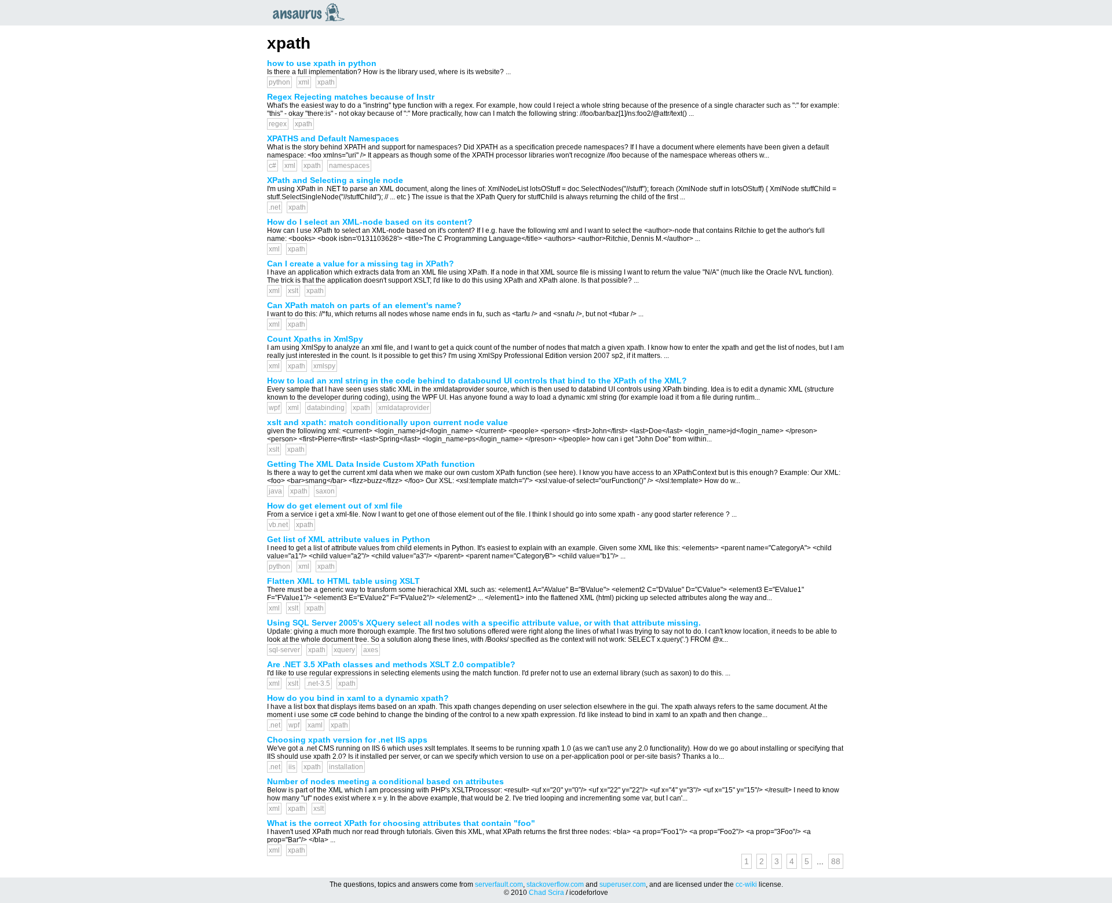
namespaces (349, 166)
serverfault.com (499, 884)
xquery (344, 650)
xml (303, 82)
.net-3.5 (318, 683)
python (279, 82)
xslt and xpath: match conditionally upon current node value (387, 422)
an (311, 12)
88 (835, 861)
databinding (326, 408)
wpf (274, 408)
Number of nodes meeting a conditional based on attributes (385, 781)
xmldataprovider (403, 408)
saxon (325, 491)
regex (278, 124)
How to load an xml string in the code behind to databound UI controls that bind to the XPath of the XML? (477, 380)
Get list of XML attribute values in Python (348, 539)
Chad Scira (546, 893)
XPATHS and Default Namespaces (333, 138)
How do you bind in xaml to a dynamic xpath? (358, 698)
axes (370, 650)
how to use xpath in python (321, 63)
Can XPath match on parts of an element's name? (364, 305)
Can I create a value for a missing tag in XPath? (360, 263)
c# (272, 166)
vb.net (278, 525)
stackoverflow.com (555, 884)
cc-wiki (746, 884)
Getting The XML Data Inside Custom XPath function (371, 464)
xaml (315, 725)
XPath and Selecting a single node (335, 180)
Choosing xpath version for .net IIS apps (347, 739)
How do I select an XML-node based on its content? (370, 221)
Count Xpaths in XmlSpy (315, 338)
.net (274, 207)
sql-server (284, 650)
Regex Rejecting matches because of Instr (350, 96)
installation (346, 767)
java (275, 491)
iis (291, 767)
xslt (293, 291)
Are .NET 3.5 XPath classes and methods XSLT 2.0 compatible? (391, 664)
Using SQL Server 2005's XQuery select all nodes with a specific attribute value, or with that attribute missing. (484, 622)
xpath (326, 82)
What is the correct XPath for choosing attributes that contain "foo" (401, 823)
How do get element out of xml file (335, 505)
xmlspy (324, 366)
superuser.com (622, 884)
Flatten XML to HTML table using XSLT (343, 581)
